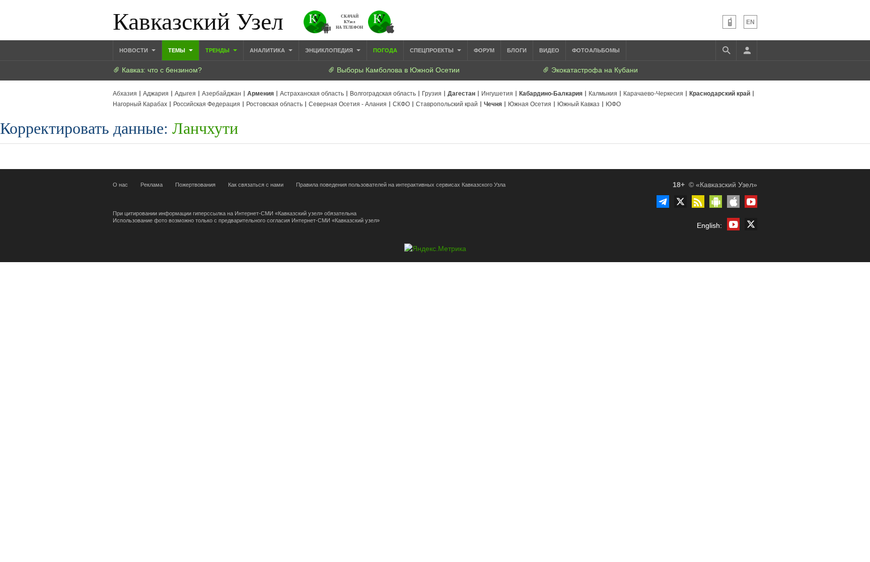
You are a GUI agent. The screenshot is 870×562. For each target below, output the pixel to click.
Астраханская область (312, 93)
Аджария (156, 93)
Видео (549, 50)
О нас (120, 185)
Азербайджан (221, 93)
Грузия (432, 93)
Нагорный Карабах (140, 104)
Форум (484, 50)
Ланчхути (205, 127)
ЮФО (613, 104)
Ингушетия (497, 93)
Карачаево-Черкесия (653, 93)
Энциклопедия (329, 50)
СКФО (401, 104)
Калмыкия (603, 93)
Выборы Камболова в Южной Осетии (397, 69)
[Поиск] (726, 50)
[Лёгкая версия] (729, 22)
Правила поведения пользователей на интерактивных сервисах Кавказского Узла (400, 185)
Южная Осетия (529, 104)
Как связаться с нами (255, 185)
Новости (134, 50)
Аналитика (268, 50)
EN (750, 22)
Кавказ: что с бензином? (161, 69)
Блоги (517, 50)
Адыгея (185, 93)
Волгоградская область (383, 93)
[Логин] (747, 50)
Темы (177, 50)
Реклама (151, 185)
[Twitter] (680, 201)
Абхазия (125, 93)
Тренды (218, 50)
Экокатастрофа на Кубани (593, 69)
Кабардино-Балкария (551, 93)
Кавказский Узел (198, 20)
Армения (260, 93)
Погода (385, 50)
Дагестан (461, 93)
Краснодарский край (719, 93)
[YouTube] (751, 201)
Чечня (493, 104)
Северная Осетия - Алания (348, 104)
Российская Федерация (206, 104)
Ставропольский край (447, 104)
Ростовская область (274, 104)
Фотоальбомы (596, 50)
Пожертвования (195, 185)
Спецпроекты (432, 50)
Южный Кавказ (578, 104)
